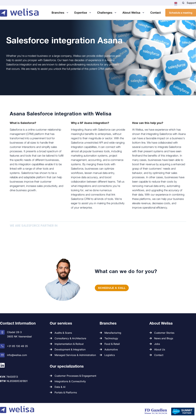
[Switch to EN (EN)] (175, 2)
